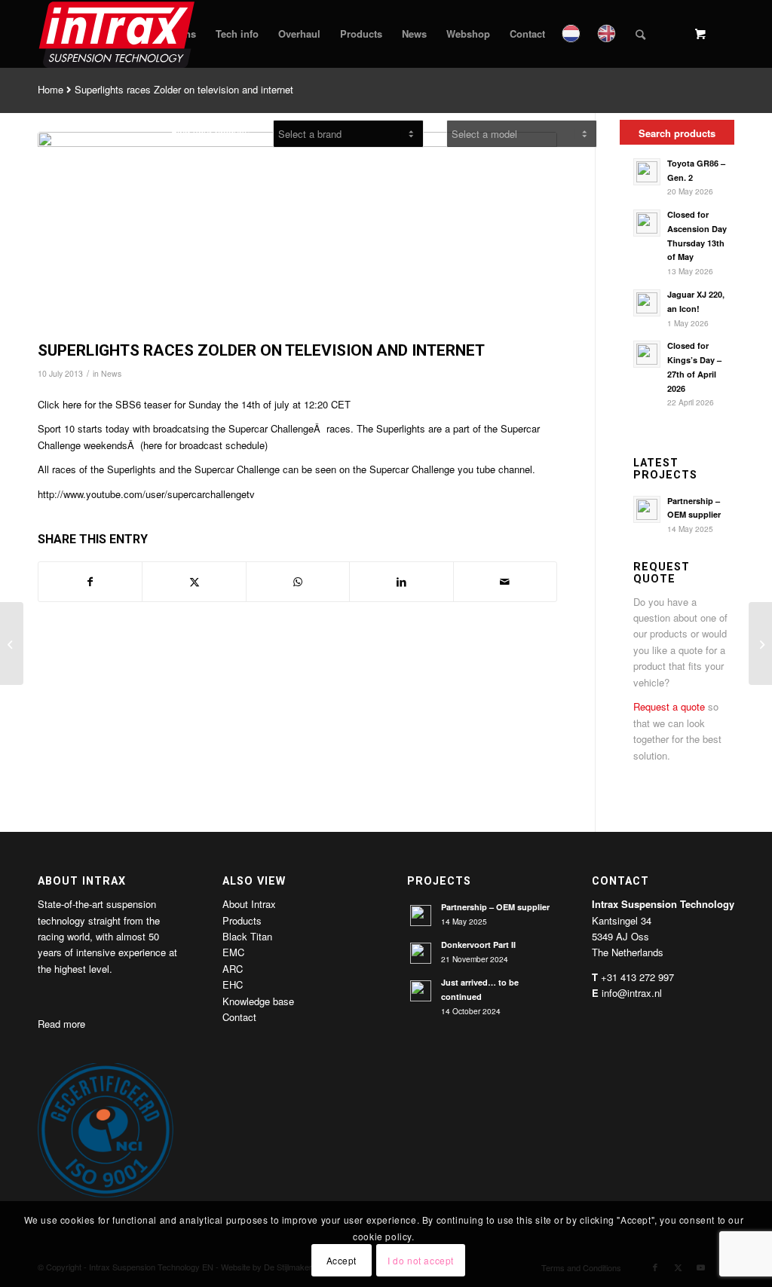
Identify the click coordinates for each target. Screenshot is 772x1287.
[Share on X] (193, 581)
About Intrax (249, 904)
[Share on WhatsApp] (298, 581)
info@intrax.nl (632, 993)
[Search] (640, 34)
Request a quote (669, 706)
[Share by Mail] (505, 581)
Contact (239, 1017)
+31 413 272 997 (637, 977)
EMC (233, 952)
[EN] (608, 34)
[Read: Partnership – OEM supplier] (646, 509)
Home (50, 89)
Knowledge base (258, 1001)
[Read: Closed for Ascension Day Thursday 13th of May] (646, 223)
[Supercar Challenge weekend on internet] (760, 643)
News (111, 373)
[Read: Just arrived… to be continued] (420, 990)
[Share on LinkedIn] (401, 581)
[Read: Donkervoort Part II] (420, 953)
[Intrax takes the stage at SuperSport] (11, 643)
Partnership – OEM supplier (495, 907)
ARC (232, 968)
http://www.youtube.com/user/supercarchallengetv (146, 494)
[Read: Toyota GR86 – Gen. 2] (646, 171)
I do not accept (421, 1260)
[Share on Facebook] (90, 581)
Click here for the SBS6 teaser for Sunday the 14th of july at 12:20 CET (194, 404)
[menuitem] (237, 34)
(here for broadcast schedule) (204, 445)
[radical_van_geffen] (297, 232)
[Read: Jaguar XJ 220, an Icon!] (646, 302)
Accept (341, 1260)
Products (242, 920)
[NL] (572, 34)
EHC (232, 984)
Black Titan (247, 936)
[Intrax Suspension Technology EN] (118, 34)
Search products (677, 133)
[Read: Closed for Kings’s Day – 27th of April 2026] (646, 354)
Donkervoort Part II (478, 944)
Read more (61, 1023)
